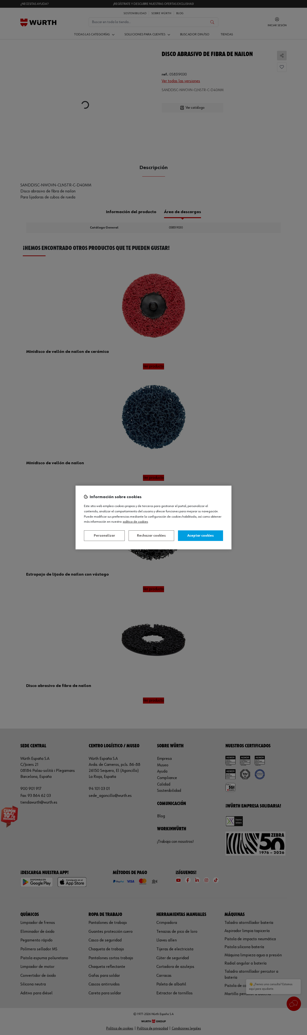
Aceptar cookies (200, 535)
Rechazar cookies (151, 535)
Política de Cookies (135, 521)
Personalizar (104, 535)
